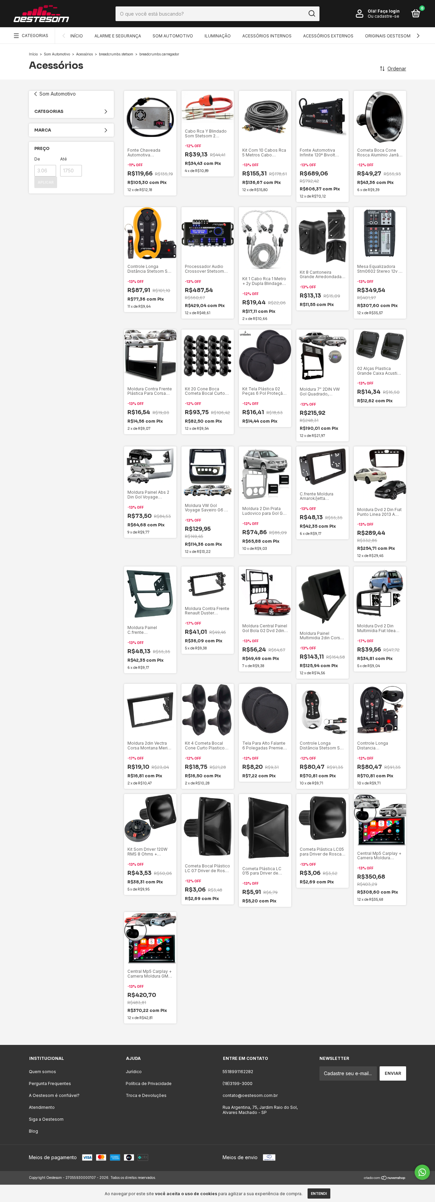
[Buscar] (311, 13)
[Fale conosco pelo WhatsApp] (422, 1172)
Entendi (319, 1193)
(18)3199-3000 (238, 1083)
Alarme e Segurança (117, 35)
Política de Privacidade (149, 1083)
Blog (33, 1131)
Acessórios (84, 54)
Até (63, 159)
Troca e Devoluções (146, 1095)
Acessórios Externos (328, 35)
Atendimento (42, 1107)
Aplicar (46, 182)
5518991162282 (238, 1071)
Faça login (389, 11)
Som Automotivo (173, 35)
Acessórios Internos (267, 35)
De (37, 159)
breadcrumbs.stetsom (116, 54)
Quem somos (42, 1071)
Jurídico (134, 1071)
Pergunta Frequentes (50, 1083)
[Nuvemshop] (385, 1178)
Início (76, 35)
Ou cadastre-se (383, 16)
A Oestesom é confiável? (54, 1095)
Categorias (35, 35)
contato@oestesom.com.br (250, 1095)
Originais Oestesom (388, 35)
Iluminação (218, 35)
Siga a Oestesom (46, 1119)
